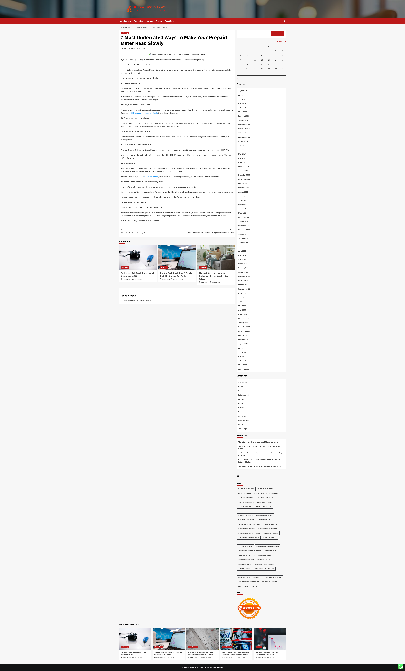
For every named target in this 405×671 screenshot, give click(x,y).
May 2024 (242, 204)
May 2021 (242, 356)
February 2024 (243, 217)
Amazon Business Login (246, 489)
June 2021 (242, 352)
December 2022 (244, 276)
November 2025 (244, 129)
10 (240, 60)
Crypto (240, 386)
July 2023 (241, 247)
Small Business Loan (245, 564)
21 (269, 64)
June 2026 (242, 99)
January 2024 (243, 221)
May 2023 (242, 255)
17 (240, 64)
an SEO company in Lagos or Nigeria (143, 113)
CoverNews (208, 668)
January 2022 (243, 323)
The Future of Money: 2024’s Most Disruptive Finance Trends (260, 466)
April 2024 (242, 209)
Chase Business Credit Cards (267, 529)
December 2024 (244, 175)
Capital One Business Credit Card (249, 524)
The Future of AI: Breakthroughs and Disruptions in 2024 (137, 275)
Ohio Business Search (265, 555)
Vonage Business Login (273, 577)
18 (247, 64)
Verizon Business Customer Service (250, 577)
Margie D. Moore (127, 48)
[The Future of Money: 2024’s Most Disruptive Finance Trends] (270, 639)
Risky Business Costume (246, 560)
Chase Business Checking (246, 529)
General (241, 408)
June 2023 (242, 251)
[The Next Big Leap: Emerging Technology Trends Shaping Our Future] (216, 257)
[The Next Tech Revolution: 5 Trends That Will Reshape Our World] (177, 257)
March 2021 (242, 365)
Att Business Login (244, 493)
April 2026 (242, 107)
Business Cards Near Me (264, 506)
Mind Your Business (270, 551)
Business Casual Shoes (245, 515)
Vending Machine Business (268, 573)
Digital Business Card (245, 546)
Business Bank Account (246, 502)
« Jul (238, 78)
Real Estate (242, 424)
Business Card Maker (245, 506)
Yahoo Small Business (269, 582)
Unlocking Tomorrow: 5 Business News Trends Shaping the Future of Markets (259, 460)
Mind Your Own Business (246, 555)
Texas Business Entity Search (264, 568)
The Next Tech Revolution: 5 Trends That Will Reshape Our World (176, 275)
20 (262, 64)
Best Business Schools (245, 498)
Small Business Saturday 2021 (265, 564)
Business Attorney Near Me (265, 498)
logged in (133, 300)
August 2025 (243, 141)
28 (269, 69)
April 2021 (242, 361)
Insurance (149, 21)
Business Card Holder (264, 502)
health (240, 412)
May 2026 (242, 103)
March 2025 (242, 162)
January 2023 (243, 272)
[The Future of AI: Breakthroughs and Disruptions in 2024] (138, 257)
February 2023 (243, 268)
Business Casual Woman (264, 515)
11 (247, 60)
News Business (125, 21)
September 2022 (244, 289)
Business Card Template (246, 511)
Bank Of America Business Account (266, 493)
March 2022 (242, 314)
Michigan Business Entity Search (249, 551)
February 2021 (243, 369)
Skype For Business (263, 560)
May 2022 (242, 306)
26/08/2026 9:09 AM (217, 282)
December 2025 (244, 124)
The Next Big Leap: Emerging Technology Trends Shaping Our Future (213, 276)
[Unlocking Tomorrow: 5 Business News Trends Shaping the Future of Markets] (236, 639)
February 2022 (243, 318)
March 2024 (242, 213)
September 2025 (244, 137)
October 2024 (243, 183)
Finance (159, 21)
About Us (168, 21)
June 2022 (242, 301)
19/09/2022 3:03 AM (140, 48)
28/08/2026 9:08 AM (206, 657)
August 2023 (243, 242)
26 (255, 69)
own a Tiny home (151, 176)
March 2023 (242, 264)
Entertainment (243, 395)
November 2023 (244, 230)
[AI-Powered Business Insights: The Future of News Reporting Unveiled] (202, 639)
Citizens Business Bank (245, 542)
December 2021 (244, 327)
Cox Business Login (262, 542)
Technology (125, 33)
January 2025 (243, 171)
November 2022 (244, 280)
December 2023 (244, 226)
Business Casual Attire (265, 511)
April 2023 (242, 259)
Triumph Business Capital (247, 573)
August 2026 (243, 91)
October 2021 (243, 335)
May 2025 (242, 154)
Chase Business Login (271, 533)
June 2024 (242, 200)
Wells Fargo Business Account (248, 582)
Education (242, 391)
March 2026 (242, 112)
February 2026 (243, 116)
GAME (240, 403)
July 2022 (241, 297)
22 (276, 64)
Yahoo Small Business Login (247, 586)
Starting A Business (244, 568)
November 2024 (244, 179)
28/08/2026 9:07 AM (273, 657)
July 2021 (241, 348)
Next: (211, 231)
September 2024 (244, 188)
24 (240, 69)
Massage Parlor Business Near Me (267, 546)
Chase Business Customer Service (249, 533)
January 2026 (243, 120)
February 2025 (243, 167)
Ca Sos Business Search (271, 524)
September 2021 (244, 339)
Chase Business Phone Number (248, 537)
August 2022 (243, 293)
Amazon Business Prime (265, 489)
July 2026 (241, 95)
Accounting (138, 21)
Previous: (133, 231)
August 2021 (243, 344)
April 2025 (242, 158)
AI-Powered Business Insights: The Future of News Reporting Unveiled (260, 454)
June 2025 (242, 150)
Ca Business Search (263, 520)
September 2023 (244, 238)
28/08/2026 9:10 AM (138, 279)
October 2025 (243, 133)
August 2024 (243, 192)
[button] (285, 21)
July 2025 (241, 145)
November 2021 (244, 331)
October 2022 (243, 285)
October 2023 (243, 234)
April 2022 (242, 310)
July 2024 (241, 196)
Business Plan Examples (246, 520)
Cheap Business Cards (269, 537)
